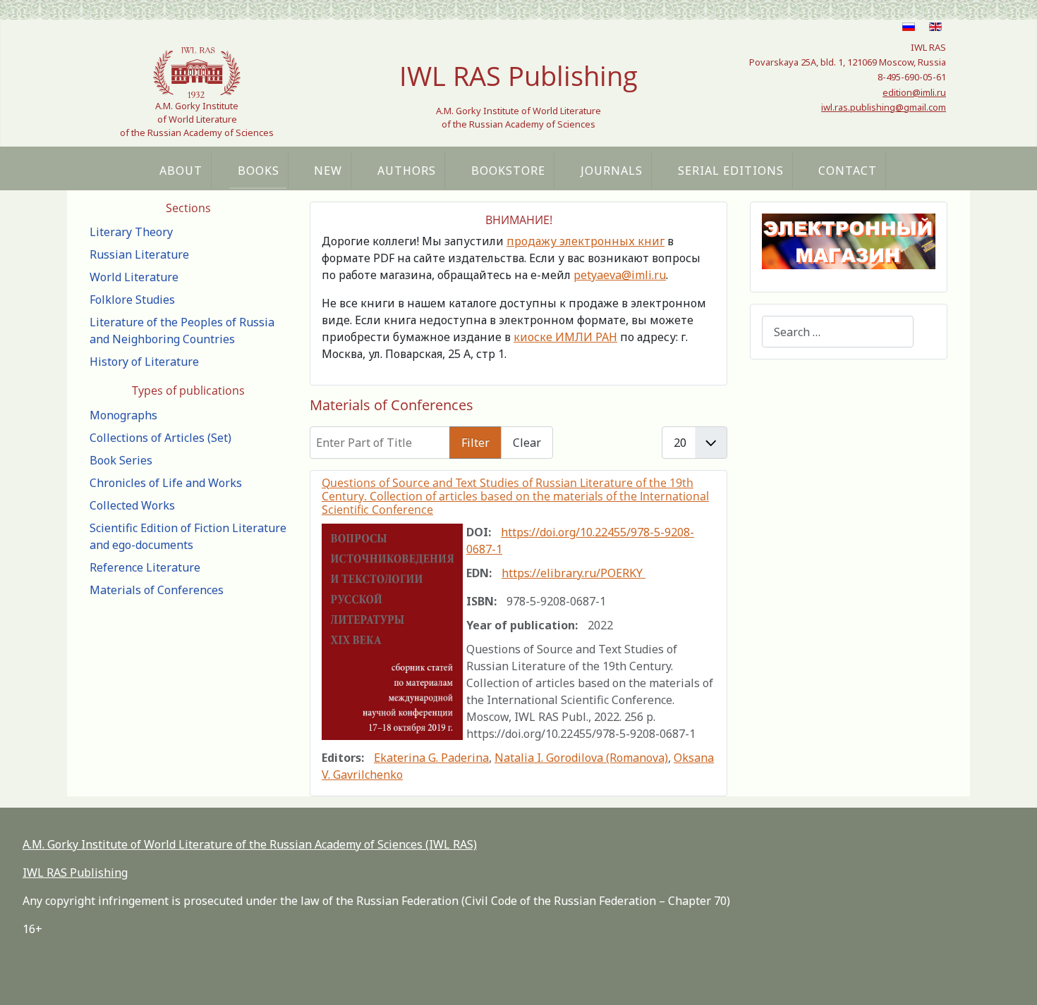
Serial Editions (731, 170)
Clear (527, 442)
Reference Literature (145, 567)
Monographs (123, 415)
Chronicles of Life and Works (166, 483)
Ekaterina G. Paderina (431, 757)
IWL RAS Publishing (75, 872)
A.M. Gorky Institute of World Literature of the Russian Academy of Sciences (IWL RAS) (250, 844)
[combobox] (838, 331)
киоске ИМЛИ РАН (565, 337)
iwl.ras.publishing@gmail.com (883, 107)
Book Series (121, 460)
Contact (847, 170)
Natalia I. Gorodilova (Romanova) (581, 757)
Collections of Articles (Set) (160, 437)
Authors (406, 170)
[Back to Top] (1012, 979)
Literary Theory (131, 232)
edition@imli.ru (914, 92)
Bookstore (508, 170)
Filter (475, 442)
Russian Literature (139, 254)
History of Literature (144, 361)
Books (258, 170)
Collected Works (132, 505)
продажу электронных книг (586, 241)
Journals (612, 170)
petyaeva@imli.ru (620, 275)
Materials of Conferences (157, 590)
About (180, 170)
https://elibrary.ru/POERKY (573, 573)
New (328, 170)
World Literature (134, 277)
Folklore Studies (132, 299)
